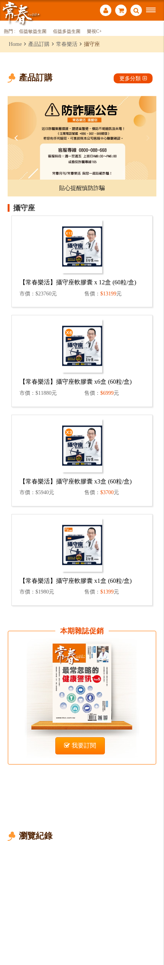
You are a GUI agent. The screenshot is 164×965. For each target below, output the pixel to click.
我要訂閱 (84, 745)
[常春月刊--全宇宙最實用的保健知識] (21, 13)
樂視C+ (94, 31)
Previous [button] (17, 138)
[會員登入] (106, 11)
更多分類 (130, 78)
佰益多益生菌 (66, 31)
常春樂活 (66, 44)
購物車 (121, 11)
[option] (82, 138)
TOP (153, 934)
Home (15, 44)
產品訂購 (39, 44)
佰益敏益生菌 (33, 31)
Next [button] (146, 138)
